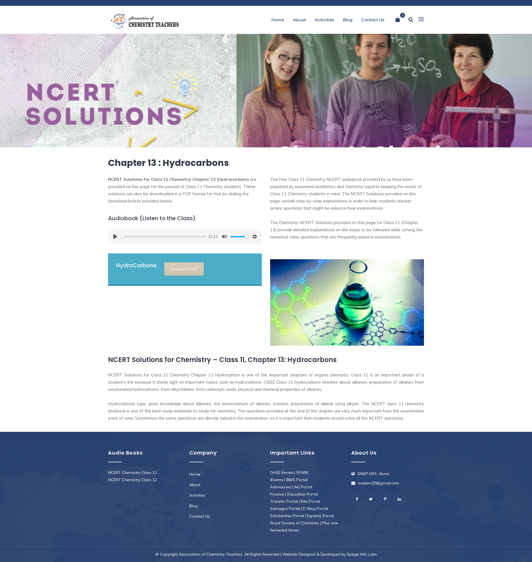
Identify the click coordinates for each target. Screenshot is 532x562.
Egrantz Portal (320, 515)
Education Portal (302, 494)
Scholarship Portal (287, 515)
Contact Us (372, 19)
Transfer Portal (284, 501)
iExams (276, 479)
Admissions (280, 486)
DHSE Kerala (281, 472)
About (299, 19)
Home (278, 19)
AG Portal (303, 486)
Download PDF (184, 268)
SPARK (302, 472)
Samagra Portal (285, 508)
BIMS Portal (297, 479)
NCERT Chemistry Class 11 (132, 472)
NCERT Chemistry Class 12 (132, 479)
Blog (347, 19)
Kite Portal (310, 501)
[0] (397, 19)
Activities (324, 19)
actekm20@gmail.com (378, 483)
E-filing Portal (315, 508)
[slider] (163, 236)
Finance (277, 494)
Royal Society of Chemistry (294, 522)
